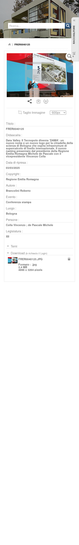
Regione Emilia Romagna (22, 179)
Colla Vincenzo (16, 225)
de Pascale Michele (40, 225)
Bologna (11, 213)
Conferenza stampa (18, 202)
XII (7, 236)
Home (9, 44)
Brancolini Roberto (18, 190)
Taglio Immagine (34, 112)
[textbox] (25, 26)
